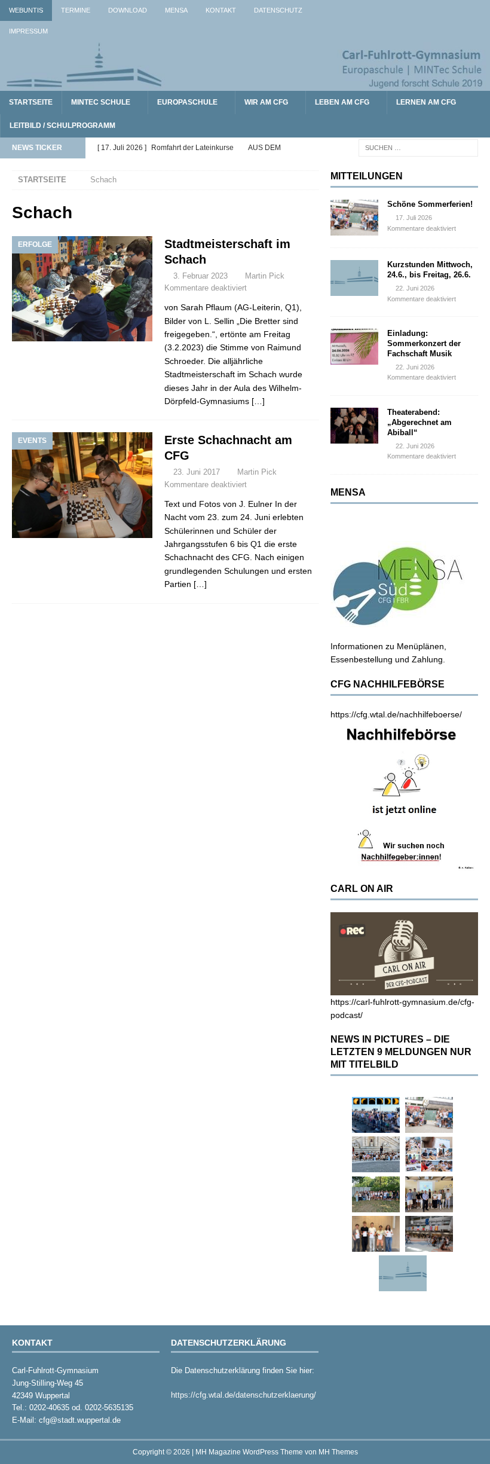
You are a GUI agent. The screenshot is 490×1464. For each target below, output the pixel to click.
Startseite (31, 102)
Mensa (176, 10)
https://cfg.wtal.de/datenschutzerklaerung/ (243, 1394)
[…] (258, 401)
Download (127, 10)
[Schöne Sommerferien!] (354, 218)
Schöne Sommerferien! (430, 204)
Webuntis (26, 10)
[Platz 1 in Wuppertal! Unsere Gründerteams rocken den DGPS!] (376, 1234)
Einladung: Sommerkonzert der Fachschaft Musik (424, 343)
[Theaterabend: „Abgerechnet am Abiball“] (354, 426)
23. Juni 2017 (196, 471)
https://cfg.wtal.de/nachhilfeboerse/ (396, 714)
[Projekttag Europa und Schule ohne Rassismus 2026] (429, 1234)
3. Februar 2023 (200, 275)
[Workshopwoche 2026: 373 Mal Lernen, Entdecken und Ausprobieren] (429, 1154)
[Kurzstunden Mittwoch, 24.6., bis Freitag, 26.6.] (354, 278)
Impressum (28, 31)
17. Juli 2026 (414, 217)
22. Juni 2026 (415, 288)
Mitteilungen (366, 176)
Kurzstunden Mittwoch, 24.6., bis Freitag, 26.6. (430, 269)
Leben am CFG (342, 102)
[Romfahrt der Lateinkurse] (376, 1154)
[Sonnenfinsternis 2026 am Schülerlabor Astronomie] (376, 1115)
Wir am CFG (266, 102)
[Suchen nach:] (418, 147)
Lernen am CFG (426, 102)
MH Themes (338, 1452)
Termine (75, 10)
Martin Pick (264, 275)
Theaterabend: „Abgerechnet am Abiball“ (419, 422)
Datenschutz (278, 10)
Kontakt (221, 10)
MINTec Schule (100, 102)
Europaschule (187, 102)
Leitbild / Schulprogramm (62, 125)
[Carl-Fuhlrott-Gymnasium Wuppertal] (245, 84)
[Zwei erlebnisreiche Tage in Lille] (376, 1194)
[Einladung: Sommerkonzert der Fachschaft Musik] (354, 347)
